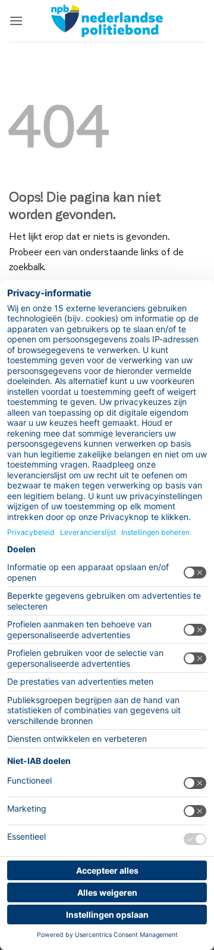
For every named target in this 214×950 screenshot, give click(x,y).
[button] (16, 20)
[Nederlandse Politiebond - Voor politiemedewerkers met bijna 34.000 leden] (107, 21)
